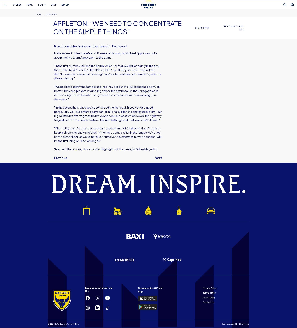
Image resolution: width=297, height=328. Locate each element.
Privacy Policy (210, 288)
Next (158, 158)
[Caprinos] (172, 260)
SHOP (53, 5)
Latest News (51, 14)
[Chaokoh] (124, 260)
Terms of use (209, 292)
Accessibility (209, 297)
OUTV (65, 4)
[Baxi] (134, 236)
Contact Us (208, 302)
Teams (29, 5)
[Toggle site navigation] (5, 5)
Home (38, 14)
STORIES (17, 5)
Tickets (42, 5)
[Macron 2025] (162, 237)
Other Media (244, 324)
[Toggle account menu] (292, 5)
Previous (60, 158)
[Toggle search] (285, 5)
